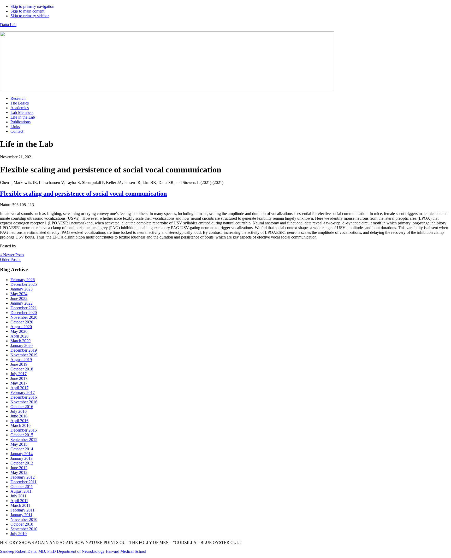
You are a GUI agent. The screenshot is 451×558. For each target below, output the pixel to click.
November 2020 (23, 317)
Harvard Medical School (126, 551)
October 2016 (21, 406)
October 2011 (21, 486)
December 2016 (23, 397)
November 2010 (23, 519)
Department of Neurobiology (81, 551)
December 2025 (23, 284)
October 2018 (21, 369)
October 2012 (21, 463)
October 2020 (21, 322)
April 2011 (19, 500)
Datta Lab (8, 24)
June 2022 (18, 298)
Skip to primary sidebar (29, 16)
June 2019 (18, 364)
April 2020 (19, 336)
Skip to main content (27, 11)
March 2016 (20, 425)
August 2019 (21, 359)
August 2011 (21, 491)
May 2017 (18, 383)
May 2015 (18, 444)
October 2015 (21, 435)
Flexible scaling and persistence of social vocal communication (83, 193)
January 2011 (21, 515)
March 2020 (20, 341)
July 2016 (18, 411)
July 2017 (18, 373)
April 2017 (19, 388)
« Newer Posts (12, 255)
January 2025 (21, 289)
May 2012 (18, 472)
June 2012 (18, 468)
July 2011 (18, 496)
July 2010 (18, 533)
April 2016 (19, 421)
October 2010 (21, 524)
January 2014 (21, 453)
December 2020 (23, 312)
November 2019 (23, 355)
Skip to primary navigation (32, 6)
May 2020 (18, 331)
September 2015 (23, 439)
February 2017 (22, 392)
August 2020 (21, 326)
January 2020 (21, 345)
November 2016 (23, 402)
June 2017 (18, 378)
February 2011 (22, 510)
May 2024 (18, 294)
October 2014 (21, 449)
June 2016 (18, 416)
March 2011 (20, 505)
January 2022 (21, 303)
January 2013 (21, 458)
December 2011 (23, 482)
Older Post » (10, 259)
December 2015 (23, 430)
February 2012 (22, 477)
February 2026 (22, 279)
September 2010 (23, 529)
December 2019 (23, 350)
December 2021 (23, 308)
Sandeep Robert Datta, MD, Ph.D (28, 551)
